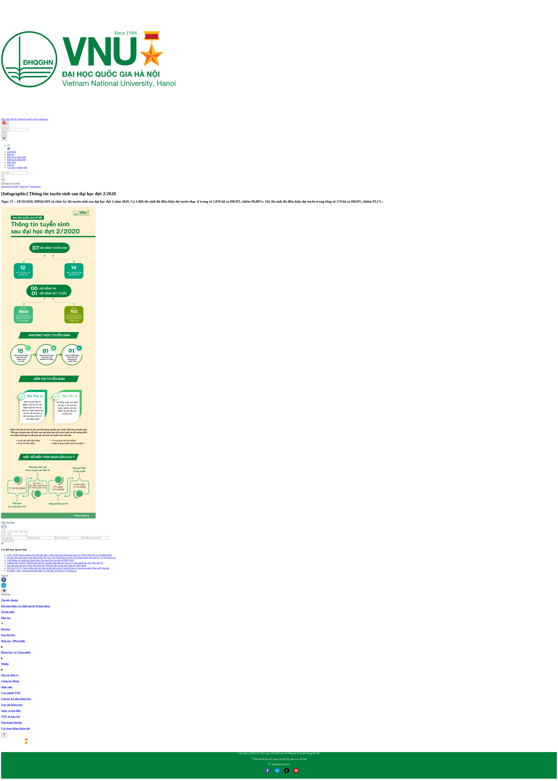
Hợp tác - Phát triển (13, 640)
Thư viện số (6, 119)
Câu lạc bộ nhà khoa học (16, 698)
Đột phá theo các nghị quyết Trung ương (25, 606)
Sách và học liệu (10, 710)
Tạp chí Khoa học (12, 704)
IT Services (35, 119)
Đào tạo (10, 154)
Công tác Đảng (10, 681)
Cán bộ (10, 165)
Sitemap (44, 119)
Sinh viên (11, 162)
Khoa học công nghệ (16, 157)
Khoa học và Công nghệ (15, 652)
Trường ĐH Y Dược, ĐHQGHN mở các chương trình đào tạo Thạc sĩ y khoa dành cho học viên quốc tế (55, 563)
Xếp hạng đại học (11, 722)
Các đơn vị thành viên (17, 167)
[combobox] (5, 124)
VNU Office (18, 119)
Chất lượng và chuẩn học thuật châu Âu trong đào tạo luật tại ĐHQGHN (40, 560)
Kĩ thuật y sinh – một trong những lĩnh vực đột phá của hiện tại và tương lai (41, 571)
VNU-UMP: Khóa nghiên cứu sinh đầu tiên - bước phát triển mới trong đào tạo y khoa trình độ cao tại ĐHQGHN (59, 555)
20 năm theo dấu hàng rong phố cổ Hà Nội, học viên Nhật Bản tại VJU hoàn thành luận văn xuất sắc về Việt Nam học (61, 557)
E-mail (27, 119)
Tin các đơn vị (9, 675)
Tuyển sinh (7, 611)
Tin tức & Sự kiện (10, 186)
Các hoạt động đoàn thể (15, 728)
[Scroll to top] (4, 735)
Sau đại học (35, 186)
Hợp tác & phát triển (16, 159)
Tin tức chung (9, 600)
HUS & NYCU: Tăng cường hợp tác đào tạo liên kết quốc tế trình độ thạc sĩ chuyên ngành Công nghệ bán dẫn (58, 568)
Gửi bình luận (8, 541)
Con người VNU (11, 692)
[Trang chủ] (88, 116)
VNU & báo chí (10, 716)
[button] (279, 580)
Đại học (5, 629)
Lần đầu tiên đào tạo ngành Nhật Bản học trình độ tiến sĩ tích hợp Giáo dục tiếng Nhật (46, 565)
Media (5, 663)
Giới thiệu (11, 152)
